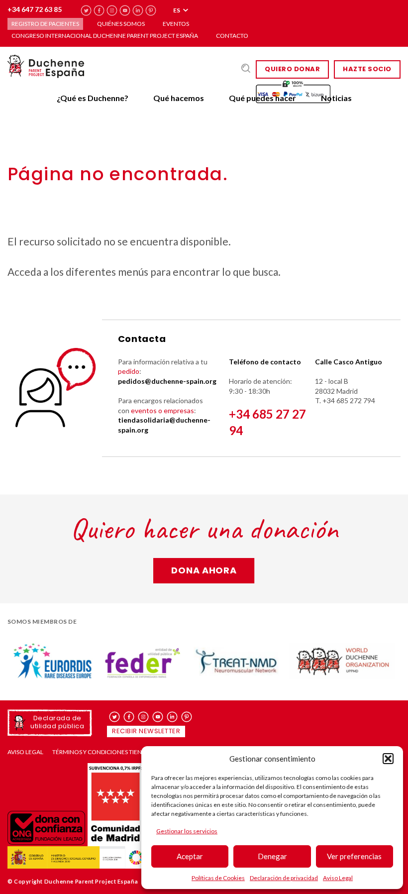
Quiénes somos (121, 23)
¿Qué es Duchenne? (92, 98)
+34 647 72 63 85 (34, 9)
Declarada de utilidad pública (57, 722)
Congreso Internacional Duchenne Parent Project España (104, 35)
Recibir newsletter (146, 731)
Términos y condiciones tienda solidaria (116, 752)
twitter (86, 10)
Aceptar (190, 856)
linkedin (138, 10)
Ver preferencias (354, 856)
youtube (125, 10)
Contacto (232, 35)
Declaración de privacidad (284, 878)
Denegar (272, 856)
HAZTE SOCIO (367, 69)
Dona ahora (203, 570)
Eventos (176, 23)
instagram (112, 10)
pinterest (151, 10)
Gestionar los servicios (186, 831)
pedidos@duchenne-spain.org (167, 381)
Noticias (336, 98)
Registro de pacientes (45, 23)
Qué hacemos (178, 98)
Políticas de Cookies (218, 878)
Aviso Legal (338, 878)
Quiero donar (292, 69)
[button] (388, 759)
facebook (99, 10)
